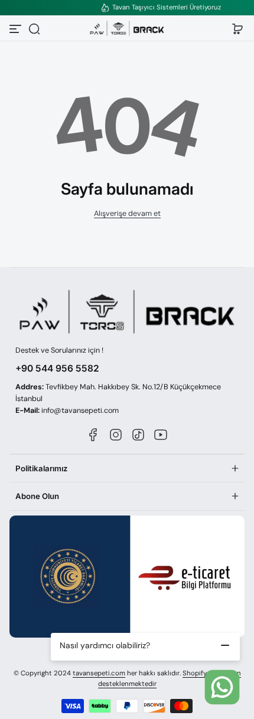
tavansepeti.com (99, 673)
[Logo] (127, 28)
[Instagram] (116, 435)
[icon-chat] (222, 687)
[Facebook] (93, 435)
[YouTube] (161, 435)
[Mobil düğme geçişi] (16, 29)
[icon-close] (225, 645)
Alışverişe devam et (127, 213)
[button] (34, 29)
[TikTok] (138, 435)
